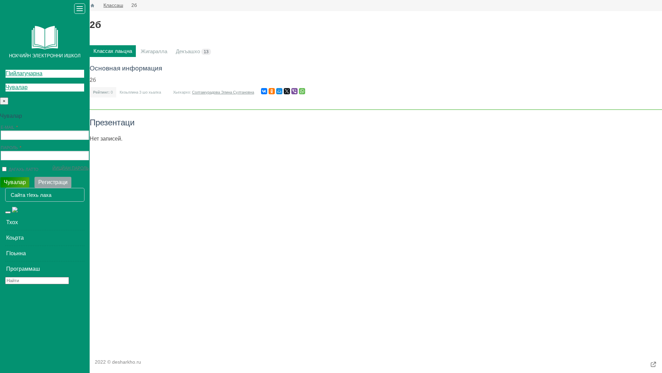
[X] (287, 91)
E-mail (7, 127)
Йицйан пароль (70, 168)
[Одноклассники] (272, 91)
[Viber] (294, 91)
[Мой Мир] (279, 91)
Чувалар (17, 87)
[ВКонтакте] (264, 91)
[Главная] (92, 5)
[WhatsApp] (302, 91)
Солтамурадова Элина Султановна (223, 92)
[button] (44, 222)
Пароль (9, 147)
